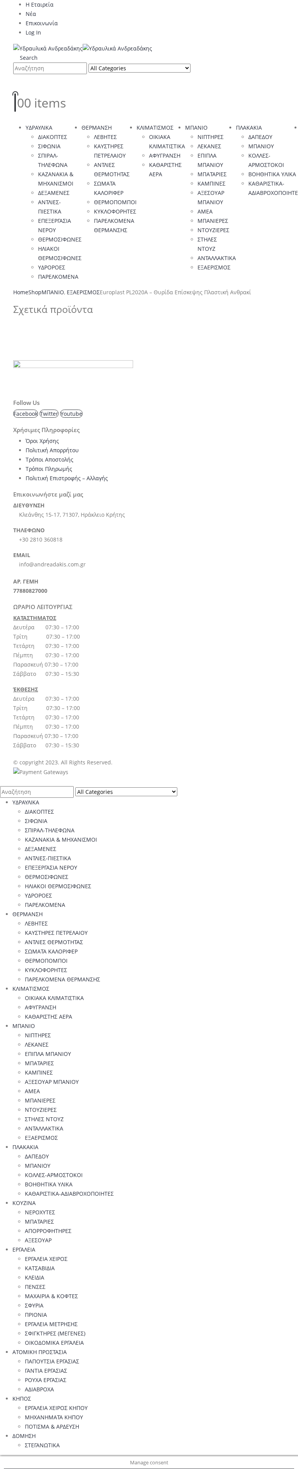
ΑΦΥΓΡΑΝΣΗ (164, 155)
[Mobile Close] (2, 781)
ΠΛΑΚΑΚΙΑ (249, 127)
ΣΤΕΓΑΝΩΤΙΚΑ (42, 1445)
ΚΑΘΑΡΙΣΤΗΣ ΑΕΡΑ (48, 1016)
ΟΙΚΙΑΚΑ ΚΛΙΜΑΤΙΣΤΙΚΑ (54, 998)
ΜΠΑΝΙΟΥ (261, 146)
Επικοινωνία (42, 23)
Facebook (26, 413)
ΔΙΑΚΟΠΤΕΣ (52, 137)
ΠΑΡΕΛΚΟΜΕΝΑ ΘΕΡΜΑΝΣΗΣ (62, 979)
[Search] (198, 69)
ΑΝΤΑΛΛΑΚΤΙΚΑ (217, 258)
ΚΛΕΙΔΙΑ (34, 1277)
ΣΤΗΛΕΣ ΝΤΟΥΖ (44, 1119)
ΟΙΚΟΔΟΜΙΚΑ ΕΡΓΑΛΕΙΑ (54, 1342)
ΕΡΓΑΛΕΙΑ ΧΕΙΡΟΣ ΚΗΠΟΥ (56, 1408)
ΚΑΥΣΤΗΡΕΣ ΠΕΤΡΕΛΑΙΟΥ (56, 932)
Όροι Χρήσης (42, 441)
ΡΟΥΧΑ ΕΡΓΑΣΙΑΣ (45, 1380)
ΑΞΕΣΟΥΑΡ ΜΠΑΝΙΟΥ (52, 1081)
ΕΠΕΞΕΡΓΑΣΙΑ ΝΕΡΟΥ (51, 867)
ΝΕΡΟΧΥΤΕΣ (40, 1212)
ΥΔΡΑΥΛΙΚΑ (39, 127)
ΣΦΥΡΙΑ (34, 1305)
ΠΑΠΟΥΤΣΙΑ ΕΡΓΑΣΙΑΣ (52, 1361)
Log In (33, 32)
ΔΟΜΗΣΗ (24, 1435)
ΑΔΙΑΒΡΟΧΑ (39, 1389)
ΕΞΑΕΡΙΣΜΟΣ (214, 267)
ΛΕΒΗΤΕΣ (105, 137)
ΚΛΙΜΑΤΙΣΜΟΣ (155, 127)
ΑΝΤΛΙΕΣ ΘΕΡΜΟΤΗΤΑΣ (54, 942)
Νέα (31, 13)
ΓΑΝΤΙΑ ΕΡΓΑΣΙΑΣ (46, 1370)
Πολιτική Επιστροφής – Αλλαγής (67, 478)
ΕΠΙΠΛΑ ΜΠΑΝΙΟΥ (48, 1053)
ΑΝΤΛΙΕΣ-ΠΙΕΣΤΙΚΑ (48, 858)
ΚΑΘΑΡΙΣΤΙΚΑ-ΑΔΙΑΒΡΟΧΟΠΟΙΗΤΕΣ (69, 1193)
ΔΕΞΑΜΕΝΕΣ (53, 192)
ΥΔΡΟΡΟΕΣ (51, 267)
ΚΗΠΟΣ (21, 1398)
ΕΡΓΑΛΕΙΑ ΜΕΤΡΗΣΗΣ (51, 1324)
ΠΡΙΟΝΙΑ (36, 1314)
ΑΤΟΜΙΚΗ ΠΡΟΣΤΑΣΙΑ (39, 1352)
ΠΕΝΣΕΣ (35, 1286)
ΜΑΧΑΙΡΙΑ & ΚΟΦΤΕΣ (51, 1296)
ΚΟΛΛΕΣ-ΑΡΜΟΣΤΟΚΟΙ (54, 1175)
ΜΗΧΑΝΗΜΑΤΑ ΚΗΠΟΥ (54, 1417)
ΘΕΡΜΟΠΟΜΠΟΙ (115, 202)
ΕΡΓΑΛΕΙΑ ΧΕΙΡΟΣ (46, 1258)
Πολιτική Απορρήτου (52, 450)
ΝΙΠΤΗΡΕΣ (211, 137)
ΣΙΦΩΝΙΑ (49, 146)
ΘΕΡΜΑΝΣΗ (96, 127)
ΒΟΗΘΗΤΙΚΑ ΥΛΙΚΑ (272, 174)
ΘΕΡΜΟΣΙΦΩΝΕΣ (59, 239)
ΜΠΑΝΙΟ (196, 127)
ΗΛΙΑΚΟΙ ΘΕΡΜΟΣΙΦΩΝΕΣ (58, 886)
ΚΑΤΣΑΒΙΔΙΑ (40, 1268)
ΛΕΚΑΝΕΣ (209, 146)
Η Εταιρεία (40, 4)
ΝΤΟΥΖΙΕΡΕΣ (213, 230)
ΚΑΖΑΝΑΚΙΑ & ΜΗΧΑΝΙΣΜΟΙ (61, 839)
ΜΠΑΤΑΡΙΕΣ (212, 174)
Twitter (49, 413)
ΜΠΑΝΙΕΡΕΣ (213, 220)
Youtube (71, 413)
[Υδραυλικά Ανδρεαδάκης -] (82, 48)
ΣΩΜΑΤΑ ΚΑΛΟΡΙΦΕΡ (51, 951)
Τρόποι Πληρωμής (49, 468)
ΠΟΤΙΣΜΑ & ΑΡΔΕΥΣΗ (52, 1426)
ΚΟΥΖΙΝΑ (24, 1203)
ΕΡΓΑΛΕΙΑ (23, 1249)
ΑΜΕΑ (205, 211)
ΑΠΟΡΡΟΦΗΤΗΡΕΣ (48, 1231)
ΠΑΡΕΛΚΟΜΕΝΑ (58, 276)
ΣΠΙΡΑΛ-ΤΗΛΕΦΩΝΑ (49, 830)
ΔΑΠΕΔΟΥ (260, 137)
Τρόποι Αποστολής (49, 459)
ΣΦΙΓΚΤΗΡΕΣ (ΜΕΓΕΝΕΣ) (55, 1333)
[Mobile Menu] (15, 118)
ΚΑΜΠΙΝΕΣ (211, 183)
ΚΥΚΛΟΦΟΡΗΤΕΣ (115, 211)
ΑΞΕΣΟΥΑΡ (38, 1240)
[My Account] (19, 83)
